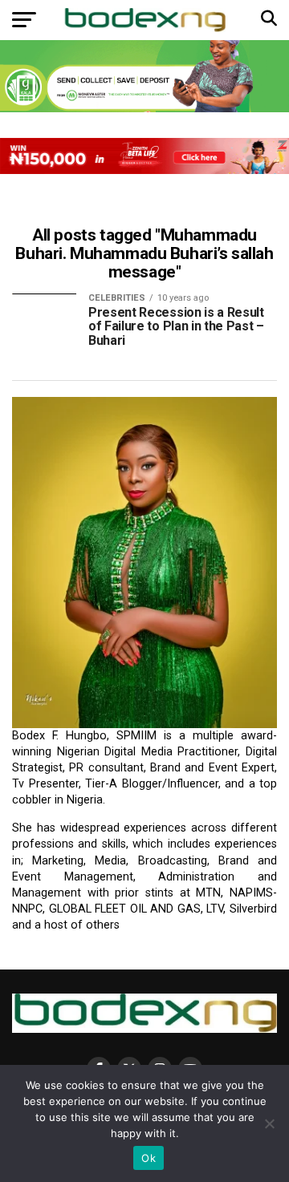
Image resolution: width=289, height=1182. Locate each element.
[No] (269, 1123)
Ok (148, 1158)
